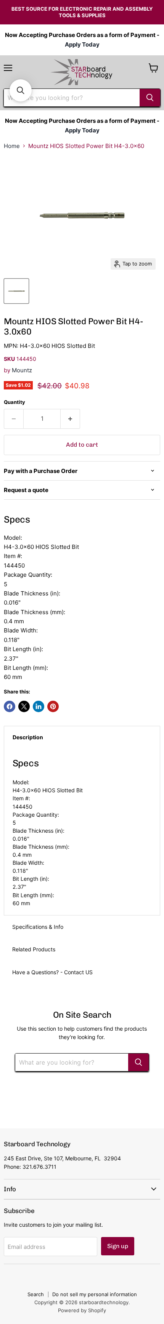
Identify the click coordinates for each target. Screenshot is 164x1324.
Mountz (22, 370)
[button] (21, 90)
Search (35, 1294)
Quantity (14, 402)
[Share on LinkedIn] (38, 706)
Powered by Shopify (82, 1310)
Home (12, 146)
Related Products (33, 949)
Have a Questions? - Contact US (52, 972)
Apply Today (82, 44)
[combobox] (72, 97)
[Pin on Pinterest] (53, 706)
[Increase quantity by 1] (70, 419)
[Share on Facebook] (9, 706)
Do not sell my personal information (94, 1294)
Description (28, 737)
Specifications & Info (37, 926)
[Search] (150, 97)
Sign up (117, 1246)
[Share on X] (24, 706)
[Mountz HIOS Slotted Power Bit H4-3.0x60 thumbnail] (16, 291)
